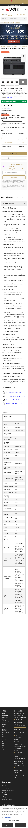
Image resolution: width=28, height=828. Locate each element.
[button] (14, 1)
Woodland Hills (19, 713)
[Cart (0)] (25, 9)
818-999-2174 (18, 720)
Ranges (8, 46)
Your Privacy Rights (14, 820)
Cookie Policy (8, 817)
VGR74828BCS (8, 110)
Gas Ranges (14, 46)
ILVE (2, 734)
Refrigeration (5, 715)
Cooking (3, 46)
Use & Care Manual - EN (13, 400)
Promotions (4, 794)
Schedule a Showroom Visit (8, 790)
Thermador (4, 740)
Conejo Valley (18, 744)
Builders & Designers (6, 789)
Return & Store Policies (7, 799)
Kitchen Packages (6, 721)
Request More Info (15, 158)
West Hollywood (19, 762)
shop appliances (14, 41)
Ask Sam (14, 177)
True (3, 736)
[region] (14, 817)
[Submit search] (25, 18)
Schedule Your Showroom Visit (14, 5)
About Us (4, 785)
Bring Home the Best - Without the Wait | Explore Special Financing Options (14, 3)
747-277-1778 (18, 735)
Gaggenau (4, 749)
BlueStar (3, 743)
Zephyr (3, 738)
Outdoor (4, 722)
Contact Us (4, 798)
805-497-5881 (18, 752)
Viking (8, 108)
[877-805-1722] (21, 9)
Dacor (3, 745)
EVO (3, 747)
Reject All (7, 825)
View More (4, 750)
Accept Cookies (20, 825)
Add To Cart (14, 153)
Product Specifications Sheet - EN (15, 396)
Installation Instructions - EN (13, 392)
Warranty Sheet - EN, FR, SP (14, 403)
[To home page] (12, 9)
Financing (4, 792)
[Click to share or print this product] (23, 56)
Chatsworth (17, 729)
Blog (3, 796)
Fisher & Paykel (5, 732)
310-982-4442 (18, 768)
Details (23, 101)
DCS (3, 741)
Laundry (3, 719)
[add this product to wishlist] (23, 60)
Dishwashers (5, 717)
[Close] (26, 808)
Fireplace (4, 724)
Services (3, 787)
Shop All (3, 726)
